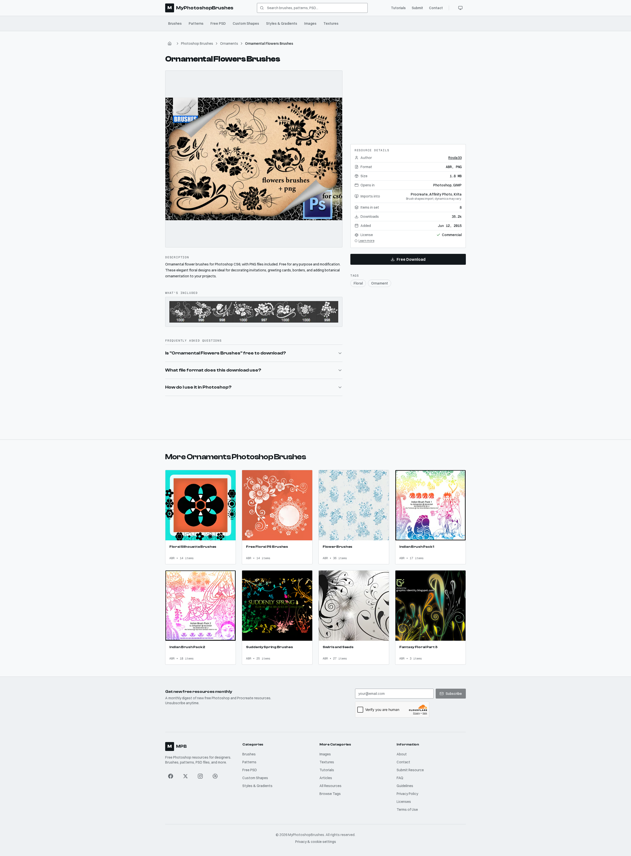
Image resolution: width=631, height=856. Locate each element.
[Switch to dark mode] (460, 7)
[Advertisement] (408, 101)
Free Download (411, 259)
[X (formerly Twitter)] (185, 776)
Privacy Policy (407, 793)
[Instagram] (200, 776)
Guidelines (405, 786)
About (402, 754)
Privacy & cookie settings (315, 841)
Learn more (366, 240)
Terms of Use (407, 809)
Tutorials (398, 8)
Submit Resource (410, 770)
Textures (330, 23)
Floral (358, 283)
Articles (325, 778)
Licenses (404, 801)
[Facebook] (170, 776)
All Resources (330, 786)
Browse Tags (330, 793)
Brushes (175, 23)
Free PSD (218, 23)
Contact (436, 8)
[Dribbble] (215, 776)
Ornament (379, 283)
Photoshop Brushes (197, 43)
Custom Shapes (246, 23)
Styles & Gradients (281, 23)
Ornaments (229, 43)
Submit (417, 8)
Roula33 (455, 157)
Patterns (196, 23)
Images (310, 23)
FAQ (400, 778)
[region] (253, 159)
